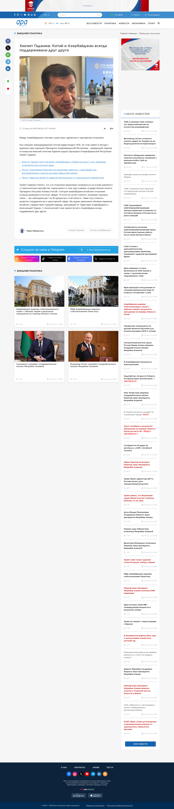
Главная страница (128, 33)
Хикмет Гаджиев (76, 230)
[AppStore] (95, 795)
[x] (81, 774)
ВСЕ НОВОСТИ (94, 23)
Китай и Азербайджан (100, 230)
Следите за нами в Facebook (81, 259)
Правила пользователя (95, 805)
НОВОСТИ (124, 23)
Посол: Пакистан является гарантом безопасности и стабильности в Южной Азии (63, 178)
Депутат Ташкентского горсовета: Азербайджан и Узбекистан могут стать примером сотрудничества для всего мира (64, 163)
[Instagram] (18, 15)
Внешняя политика (149, 33)
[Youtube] (25, 15)
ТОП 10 (110, 767)
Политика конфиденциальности (120, 805)
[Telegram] (28, 15)
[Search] (99, 15)
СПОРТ (151, 23)
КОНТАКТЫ (79, 767)
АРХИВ (96, 767)
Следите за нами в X (106, 259)
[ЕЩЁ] (157, 23)
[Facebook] (14, 15)
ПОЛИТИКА (110, 23)
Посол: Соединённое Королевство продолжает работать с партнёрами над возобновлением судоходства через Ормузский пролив (59, 171)
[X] (21, 15)
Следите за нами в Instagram (28, 259)
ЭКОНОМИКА (138, 23)
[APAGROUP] (87, 789)
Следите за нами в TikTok (55, 259)
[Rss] (35, 15)
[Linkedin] (31, 15)
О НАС (64, 767)
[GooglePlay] (78, 795)
